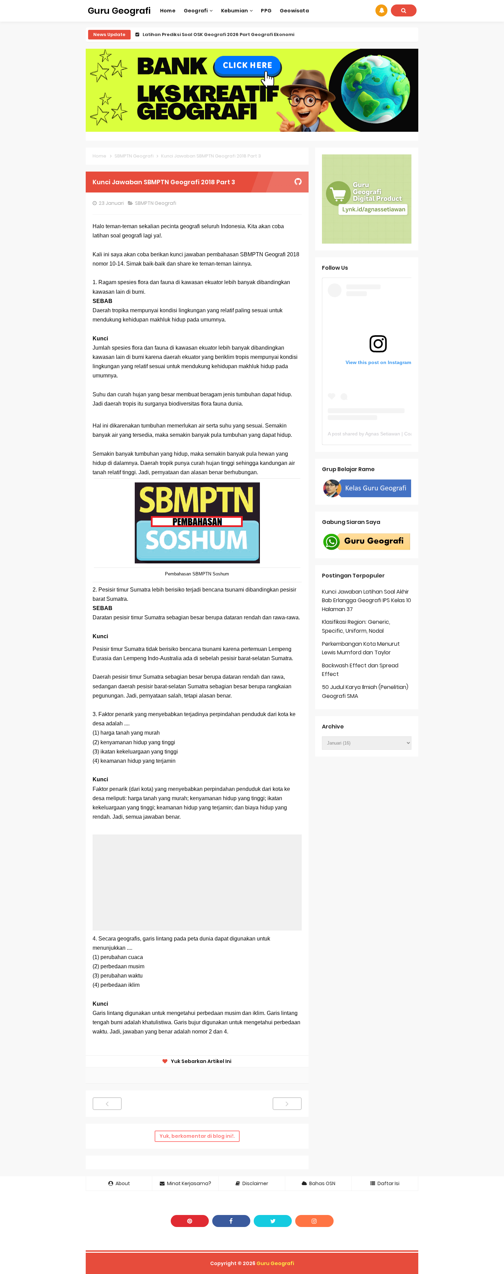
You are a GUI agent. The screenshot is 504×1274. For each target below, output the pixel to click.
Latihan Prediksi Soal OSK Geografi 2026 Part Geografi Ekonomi (218, 34)
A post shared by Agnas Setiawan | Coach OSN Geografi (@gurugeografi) (408, 433)
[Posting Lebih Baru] (107, 1103)
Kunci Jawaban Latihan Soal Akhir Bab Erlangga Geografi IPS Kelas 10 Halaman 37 (366, 600)
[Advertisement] (197, 882)
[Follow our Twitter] (273, 1221)
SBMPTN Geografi (156, 203)
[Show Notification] (381, 10)
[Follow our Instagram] (314, 1221)
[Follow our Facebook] (231, 1221)
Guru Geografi (275, 1263)
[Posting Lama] (287, 1103)
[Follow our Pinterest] (190, 1221)
